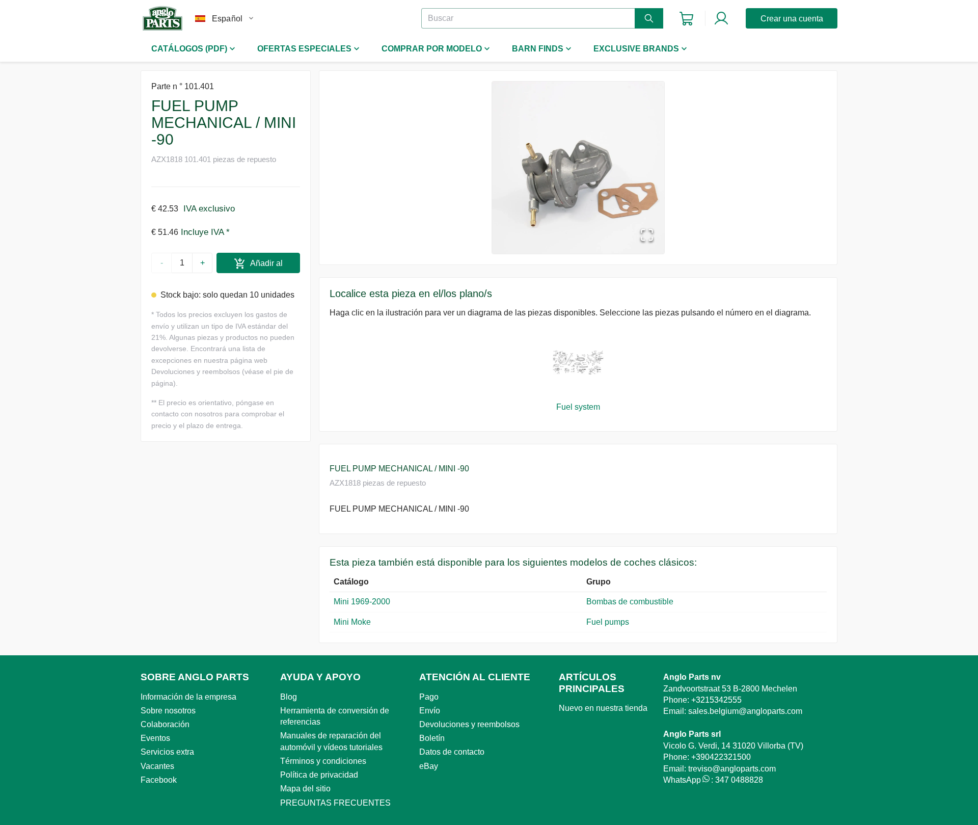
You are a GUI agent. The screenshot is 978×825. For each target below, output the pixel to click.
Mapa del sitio (305, 788)
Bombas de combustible (631, 601)
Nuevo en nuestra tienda (603, 708)
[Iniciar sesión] (721, 18)
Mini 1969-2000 (362, 601)
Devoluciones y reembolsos (469, 724)
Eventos (155, 738)
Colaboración (165, 724)
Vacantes (157, 766)
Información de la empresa (188, 697)
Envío (429, 710)
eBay (428, 766)
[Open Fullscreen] (647, 236)
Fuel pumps (607, 622)
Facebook (159, 780)
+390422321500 (721, 757)
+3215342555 (716, 700)
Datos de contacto (451, 752)
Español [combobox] (227, 18)
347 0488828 (739, 780)
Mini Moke (352, 622)
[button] (578, 168)
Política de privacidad (319, 774)
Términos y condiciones (323, 761)
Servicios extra (167, 752)
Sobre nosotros (168, 710)
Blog (288, 697)
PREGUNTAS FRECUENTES (335, 803)
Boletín (432, 738)
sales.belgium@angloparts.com (745, 711)
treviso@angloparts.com (732, 768)
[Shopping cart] (686, 18)
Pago (429, 697)
